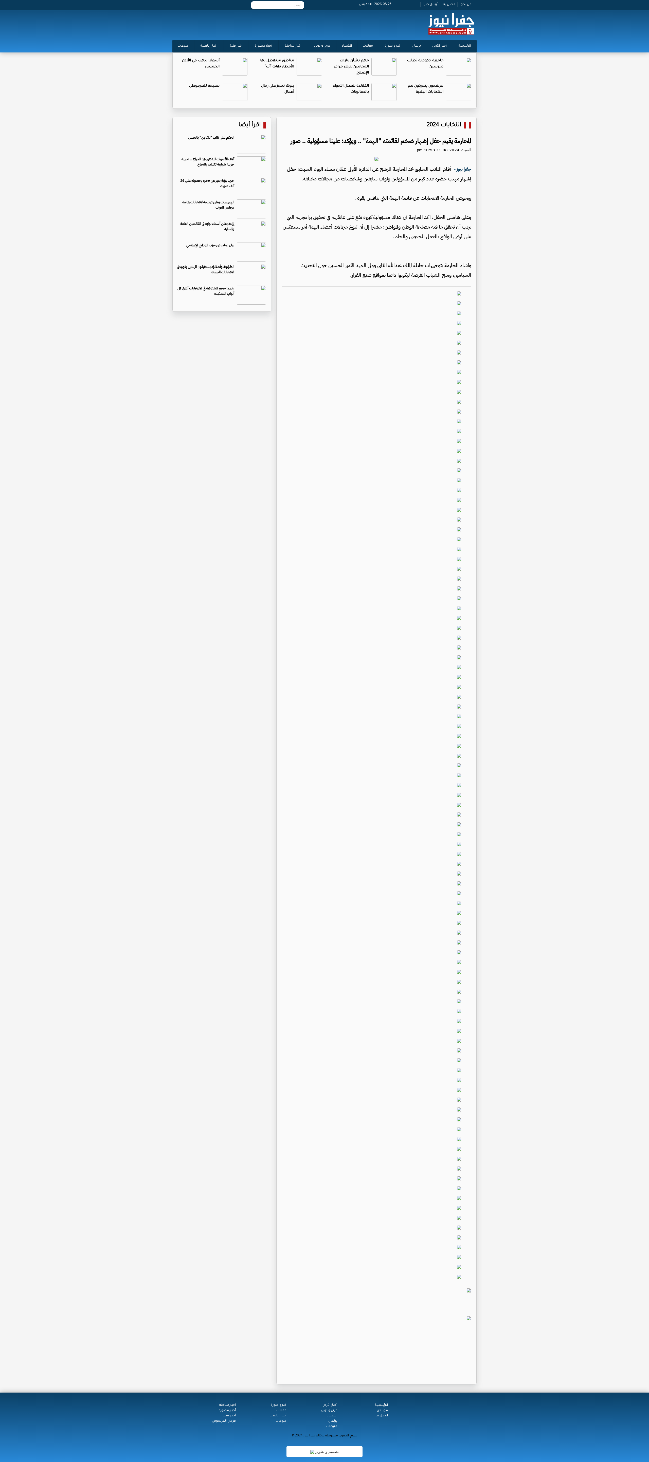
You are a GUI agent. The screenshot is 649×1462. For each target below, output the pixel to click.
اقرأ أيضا (250, 125)
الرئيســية (381, 1405)
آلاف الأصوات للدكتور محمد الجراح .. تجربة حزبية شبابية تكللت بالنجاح (208, 161)
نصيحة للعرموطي (204, 86)
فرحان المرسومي (224, 1421)
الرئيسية (465, 46)
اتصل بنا (449, 4)
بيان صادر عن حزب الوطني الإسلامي (210, 245)
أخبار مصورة (263, 46)
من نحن (466, 4)
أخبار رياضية (209, 46)
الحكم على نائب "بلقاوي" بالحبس (211, 137)
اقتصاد (347, 46)
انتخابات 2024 (444, 125)
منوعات (183, 46)
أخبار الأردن (439, 46)
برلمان (416, 46)
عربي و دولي (322, 46)
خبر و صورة (393, 46)
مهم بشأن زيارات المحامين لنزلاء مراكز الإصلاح (351, 67)
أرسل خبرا (430, 4)
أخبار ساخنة (293, 46)
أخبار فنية (236, 46)
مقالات (368, 46)
